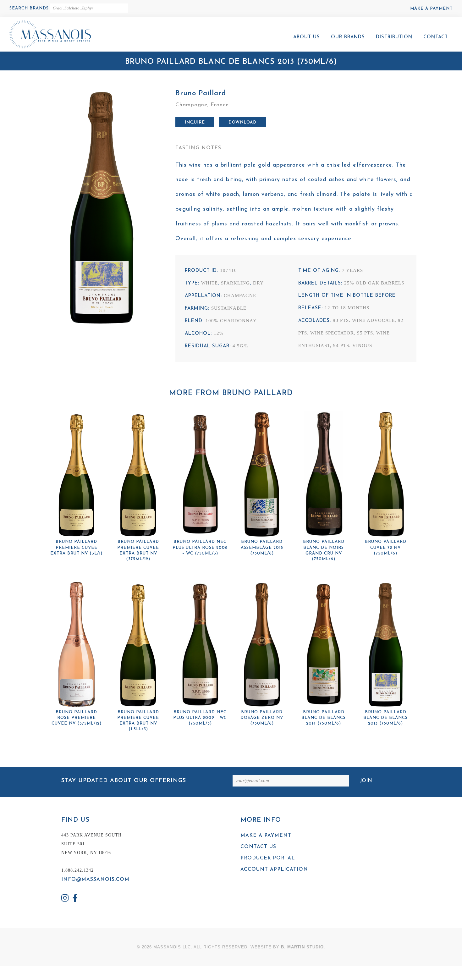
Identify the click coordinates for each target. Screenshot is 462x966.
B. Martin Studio (302, 947)
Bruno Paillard (200, 93)
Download (242, 122)
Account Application (274, 869)
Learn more (76, 480)
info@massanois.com (95, 879)
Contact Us (258, 846)
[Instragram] (65, 899)
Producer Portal (267, 858)
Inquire (195, 122)
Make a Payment (431, 9)
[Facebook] (75, 899)
